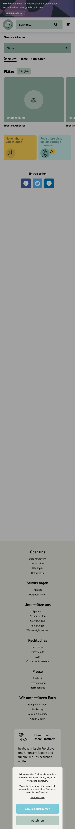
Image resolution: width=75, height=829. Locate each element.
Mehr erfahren (38, 797)
